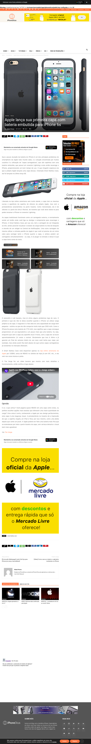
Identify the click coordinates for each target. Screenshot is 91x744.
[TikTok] (21, 10)
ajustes (54, 742)
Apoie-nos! (73, 9)
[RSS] (15, 10)
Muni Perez (10, 129)
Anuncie (87, 9)
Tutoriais (22, 51)
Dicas (13, 51)
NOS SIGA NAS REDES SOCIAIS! (72, 163)
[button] (87, 50)
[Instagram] (6, 10)
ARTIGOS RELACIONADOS (10, 584)
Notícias (12, 115)
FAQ (30, 51)
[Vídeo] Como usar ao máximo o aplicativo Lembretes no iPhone (46, 560)
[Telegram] (18, 10)
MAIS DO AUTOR (24, 584)
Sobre (62, 9)
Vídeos (38, 51)
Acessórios (9, 55)
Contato (68, 9)
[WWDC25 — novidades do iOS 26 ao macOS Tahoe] (50, 594)
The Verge (8, 432)
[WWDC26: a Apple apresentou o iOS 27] (11, 594)
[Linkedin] (39, 138)
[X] (23, 10)
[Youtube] (29, 10)
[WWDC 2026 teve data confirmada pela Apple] (30, 594)
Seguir (86, 172)
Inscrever (85, 183)
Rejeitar (75, 741)
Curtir (86, 168)
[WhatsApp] (26, 10)
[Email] (28, 138)
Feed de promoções (56, 51)
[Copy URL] (4, 138)
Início (3, 55)
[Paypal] (9, 10)
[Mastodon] (35, 10)
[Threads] (38, 10)
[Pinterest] (12, 10)
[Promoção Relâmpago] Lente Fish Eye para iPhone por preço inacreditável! (15, 560)
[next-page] (6, 607)
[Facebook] (3, 10)
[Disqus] (30, 634)
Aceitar (64, 741)
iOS (45, 51)
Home (5, 51)
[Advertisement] (45, 35)
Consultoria (80, 9)
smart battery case (12, 536)
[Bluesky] (32, 10)
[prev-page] (3, 607)
